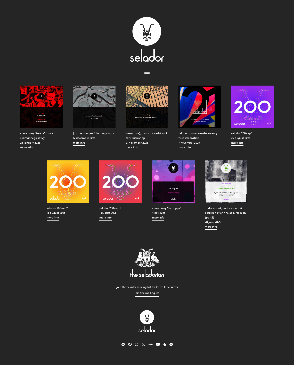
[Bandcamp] (123, 344)
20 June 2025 (226, 217)
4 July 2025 (166, 213)
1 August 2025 (110, 213)
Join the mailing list (147, 293)
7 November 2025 (197, 140)
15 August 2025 (57, 213)
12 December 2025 (94, 138)
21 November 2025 (147, 140)
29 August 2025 (241, 138)
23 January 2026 (36, 140)
